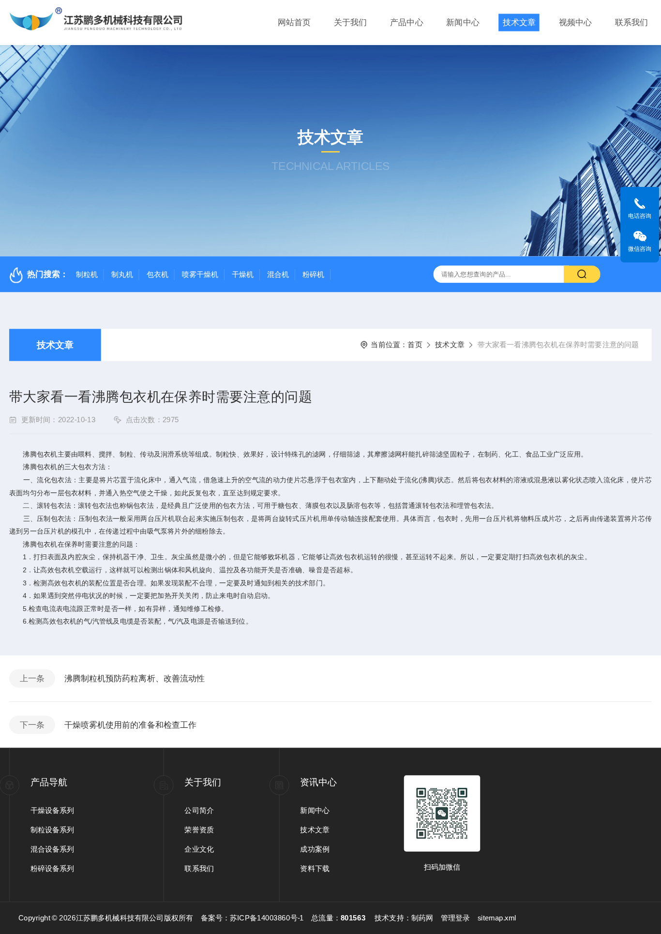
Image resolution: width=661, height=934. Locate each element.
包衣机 (158, 274)
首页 (414, 345)
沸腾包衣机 (40, 454)
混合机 (278, 274)
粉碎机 (313, 274)
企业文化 (199, 849)
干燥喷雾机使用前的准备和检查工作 (130, 724)
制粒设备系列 (52, 830)
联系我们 (631, 22)
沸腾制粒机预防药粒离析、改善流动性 (134, 678)
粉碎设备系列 (52, 868)
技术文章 (519, 22)
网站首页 (294, 22)
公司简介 (199, 810)
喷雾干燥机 (200, 274)
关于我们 (350, 22)
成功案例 (315, 849)
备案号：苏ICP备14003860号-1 (252, 918)
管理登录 (455, 918)
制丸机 (122, 274)
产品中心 (406, 22)
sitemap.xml (497, 918)
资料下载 (315, 868)
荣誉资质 (199, 830)
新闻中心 (462, 22)
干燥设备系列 (52, 810)
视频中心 (575, 22)
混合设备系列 (52, 849)
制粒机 (87, 274)
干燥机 (243, 274)
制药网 (422, 918)
